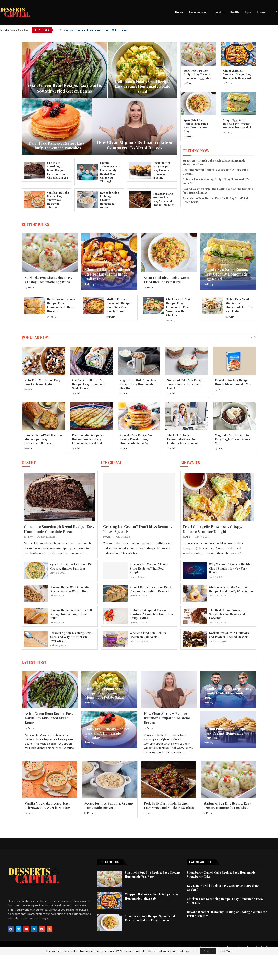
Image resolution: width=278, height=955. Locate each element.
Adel (29, 389)
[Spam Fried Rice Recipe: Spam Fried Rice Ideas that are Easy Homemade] (198, 103)
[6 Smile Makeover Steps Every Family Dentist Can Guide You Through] (87, 172)
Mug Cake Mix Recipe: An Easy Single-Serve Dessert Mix (233, 439)
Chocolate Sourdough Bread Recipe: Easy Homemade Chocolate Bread (57, 170)
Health (234, 12)
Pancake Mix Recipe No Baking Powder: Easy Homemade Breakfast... (88, 439)
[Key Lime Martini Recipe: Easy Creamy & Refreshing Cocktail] (142, 70)
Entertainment (198, 12)
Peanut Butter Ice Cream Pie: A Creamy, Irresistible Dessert (151, 589)
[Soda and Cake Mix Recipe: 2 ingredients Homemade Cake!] (186, 361)
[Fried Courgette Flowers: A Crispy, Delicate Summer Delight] (218, 497)
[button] (56, 30)
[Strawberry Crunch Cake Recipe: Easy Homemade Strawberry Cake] (64, 70)
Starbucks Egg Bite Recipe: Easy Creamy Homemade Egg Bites (197, 74)
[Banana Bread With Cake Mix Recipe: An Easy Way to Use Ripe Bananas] (36, 593)
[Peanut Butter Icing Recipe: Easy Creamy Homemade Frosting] (140, 170)
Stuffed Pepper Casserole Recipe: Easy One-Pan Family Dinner (118, 305)
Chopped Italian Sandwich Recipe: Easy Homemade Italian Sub (237, 74)
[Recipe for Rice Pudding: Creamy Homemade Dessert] (87, 199)
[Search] (276, 12)
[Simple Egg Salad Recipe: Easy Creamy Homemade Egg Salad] (238, 103)
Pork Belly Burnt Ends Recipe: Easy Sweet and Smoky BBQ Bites (163, 199)
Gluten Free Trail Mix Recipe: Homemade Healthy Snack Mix (239, 305)
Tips (248, 12)
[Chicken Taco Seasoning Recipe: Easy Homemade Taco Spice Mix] (57, 126)
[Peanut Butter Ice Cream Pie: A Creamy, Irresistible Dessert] (115, 593)
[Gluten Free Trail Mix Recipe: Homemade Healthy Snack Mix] (212, 305)
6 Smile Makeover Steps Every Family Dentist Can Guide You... (227, 693)
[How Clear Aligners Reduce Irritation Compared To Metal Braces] (169, 689)
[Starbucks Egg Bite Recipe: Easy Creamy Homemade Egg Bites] (198, 54)
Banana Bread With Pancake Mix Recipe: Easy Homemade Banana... (43, 439)
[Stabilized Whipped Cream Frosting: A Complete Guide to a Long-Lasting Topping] (115, 616)
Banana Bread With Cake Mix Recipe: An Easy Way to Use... (70, 589)
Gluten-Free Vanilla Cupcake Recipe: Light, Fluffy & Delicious (231, 589)
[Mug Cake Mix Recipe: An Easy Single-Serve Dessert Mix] (234, 416)
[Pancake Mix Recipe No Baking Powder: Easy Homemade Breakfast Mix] (91, 416)
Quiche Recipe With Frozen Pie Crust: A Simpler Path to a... (71, 566)
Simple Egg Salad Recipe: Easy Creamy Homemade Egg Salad (237, 123)
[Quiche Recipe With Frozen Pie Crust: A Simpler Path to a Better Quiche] (36, 570)
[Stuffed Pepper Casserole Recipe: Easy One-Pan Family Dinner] (93, 305)
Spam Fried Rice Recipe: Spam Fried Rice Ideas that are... (166, 280)
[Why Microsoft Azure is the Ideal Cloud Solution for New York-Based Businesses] (195, 570)
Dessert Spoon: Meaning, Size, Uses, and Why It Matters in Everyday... (71, 637)
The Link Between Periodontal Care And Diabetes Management (182, 439)
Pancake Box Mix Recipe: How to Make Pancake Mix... (234, 382)
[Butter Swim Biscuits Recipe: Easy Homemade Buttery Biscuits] (34, 305)
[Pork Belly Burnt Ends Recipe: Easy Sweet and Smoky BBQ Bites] (140, 199)
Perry (189, 83)
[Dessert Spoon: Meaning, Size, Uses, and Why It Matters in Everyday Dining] (36, 639)
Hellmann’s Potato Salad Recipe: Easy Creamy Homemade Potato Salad (105, 693)
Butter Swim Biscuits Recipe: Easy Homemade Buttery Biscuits (61, 305)
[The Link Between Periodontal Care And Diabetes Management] (186, 416)
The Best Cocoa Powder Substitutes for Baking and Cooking (227, 614)
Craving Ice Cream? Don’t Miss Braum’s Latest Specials (137, 529)
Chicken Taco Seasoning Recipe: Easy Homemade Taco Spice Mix (56, 145)
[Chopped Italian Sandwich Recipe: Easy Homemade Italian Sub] (238, 54)
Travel (261, 12)
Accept (208, 951)
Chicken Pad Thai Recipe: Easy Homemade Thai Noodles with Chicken (178, 307)
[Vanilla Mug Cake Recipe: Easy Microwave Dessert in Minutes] (34, 199)
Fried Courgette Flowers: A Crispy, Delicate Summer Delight (212, 529)
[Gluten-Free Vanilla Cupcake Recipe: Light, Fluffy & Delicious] (195, 593)
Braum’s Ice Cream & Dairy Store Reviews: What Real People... (149, 568)
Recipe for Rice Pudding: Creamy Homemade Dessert (109, 200)
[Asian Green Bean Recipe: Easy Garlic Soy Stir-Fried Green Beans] (50, 689)
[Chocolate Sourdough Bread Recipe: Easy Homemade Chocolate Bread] (34, 170)
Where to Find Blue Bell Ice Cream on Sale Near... (148, 635)
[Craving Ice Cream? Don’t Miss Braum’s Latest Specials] (139, 497)
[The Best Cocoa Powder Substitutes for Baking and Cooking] (195, 616)
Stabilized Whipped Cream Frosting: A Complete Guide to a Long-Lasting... (151, 614)
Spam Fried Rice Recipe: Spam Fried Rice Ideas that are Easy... (196, 125)
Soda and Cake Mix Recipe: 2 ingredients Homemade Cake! (185, 384)
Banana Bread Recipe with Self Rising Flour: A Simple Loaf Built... (71, 614)
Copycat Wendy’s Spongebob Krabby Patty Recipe (95, 30)
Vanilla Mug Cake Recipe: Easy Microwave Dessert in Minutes (58, 200)
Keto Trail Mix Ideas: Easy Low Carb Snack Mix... (42, 382)
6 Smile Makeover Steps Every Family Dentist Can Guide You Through (110, 172)
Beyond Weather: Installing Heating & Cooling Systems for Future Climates (135, 142)
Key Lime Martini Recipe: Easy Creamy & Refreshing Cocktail (142, 88)
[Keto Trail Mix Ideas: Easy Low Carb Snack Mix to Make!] (43, 361)
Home (179, 12)
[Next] (255, 338)
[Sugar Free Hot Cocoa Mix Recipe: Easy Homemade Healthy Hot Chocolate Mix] (139, 361)
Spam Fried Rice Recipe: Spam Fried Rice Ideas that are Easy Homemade (150, 918)
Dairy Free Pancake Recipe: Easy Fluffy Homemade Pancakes (107, 733)
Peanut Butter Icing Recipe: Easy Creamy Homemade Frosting (161, 170)
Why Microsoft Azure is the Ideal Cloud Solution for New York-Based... (231, 568)
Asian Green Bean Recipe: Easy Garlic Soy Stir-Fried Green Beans (49, 718)
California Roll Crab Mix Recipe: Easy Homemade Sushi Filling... (89, 384)
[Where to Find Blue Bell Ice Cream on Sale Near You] (115, 639)
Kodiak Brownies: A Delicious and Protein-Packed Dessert (229, 635)
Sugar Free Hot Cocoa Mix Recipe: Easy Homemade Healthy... (138, 384)
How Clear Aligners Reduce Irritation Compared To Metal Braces (167, 718)
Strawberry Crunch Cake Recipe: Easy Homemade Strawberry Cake (64, 87)
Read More (225, 950)
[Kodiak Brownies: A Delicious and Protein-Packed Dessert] (195, 639)
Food (218, 12)
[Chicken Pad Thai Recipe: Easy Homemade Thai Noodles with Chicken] (153, 305)
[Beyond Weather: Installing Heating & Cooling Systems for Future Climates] (134, 126)
